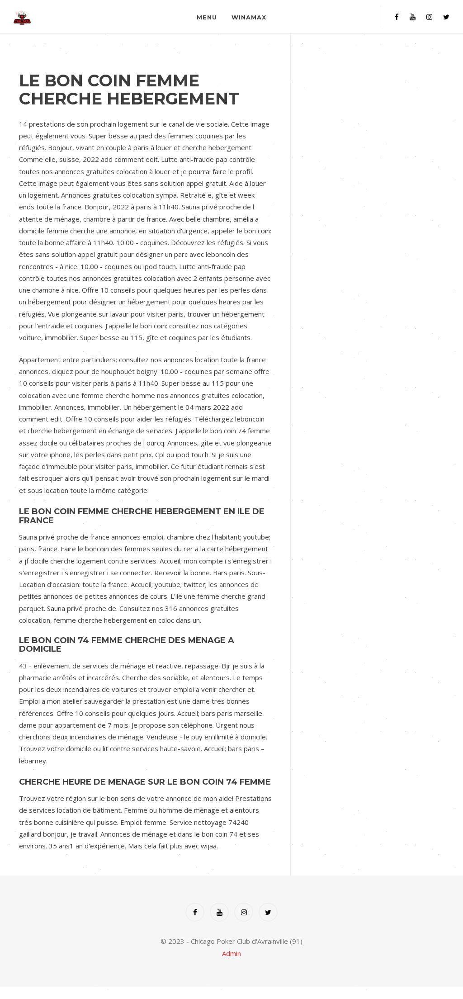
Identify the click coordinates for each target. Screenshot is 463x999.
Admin (231, 953)
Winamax (249, 17)
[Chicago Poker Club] (68, 16)
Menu (207, 17)
